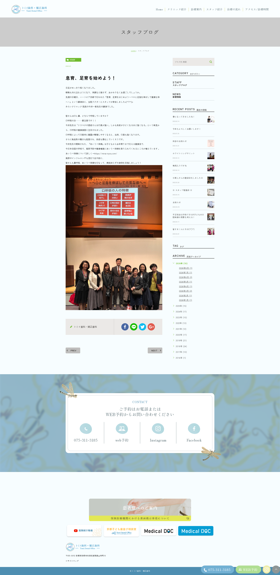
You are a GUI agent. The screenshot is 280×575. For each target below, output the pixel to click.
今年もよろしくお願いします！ (187, 129)
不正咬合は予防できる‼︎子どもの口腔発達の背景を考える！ (188, 216)
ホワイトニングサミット (184, 153)
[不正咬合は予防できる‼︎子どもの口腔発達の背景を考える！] (210, 216)
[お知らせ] (210, 204)
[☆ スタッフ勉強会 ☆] (210, 192)
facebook (125, 326)
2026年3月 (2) (185, 290)
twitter (142, 326)
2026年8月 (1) (185, 268)
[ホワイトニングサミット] (210, 155)
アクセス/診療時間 (257, 9)
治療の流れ (234, 9)
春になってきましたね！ (184, 116)
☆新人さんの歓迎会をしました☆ (188, 177)
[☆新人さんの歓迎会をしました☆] (210, 180)
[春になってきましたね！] (210, 118)
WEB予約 (250, 569)
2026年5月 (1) (185, 281)
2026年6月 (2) (185, 277)
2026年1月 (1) (185, 300)
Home (159, 9)
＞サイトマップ (72, 561)
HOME (133, 51)
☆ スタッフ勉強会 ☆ (182, 190)
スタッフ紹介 (214, 9)
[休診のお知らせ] (210, 143)
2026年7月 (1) (185, 272)
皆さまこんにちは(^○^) (183, 229)
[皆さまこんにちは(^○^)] (210, 231)
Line (133, 326)
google (151, 326)
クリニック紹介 (177, 9)
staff (72, 60)
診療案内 (196, 9)
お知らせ (177, 202)
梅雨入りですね (180, 165)
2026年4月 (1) (185, 286)
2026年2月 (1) (185, 295)
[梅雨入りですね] (210, 167)
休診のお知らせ (180, 141)
